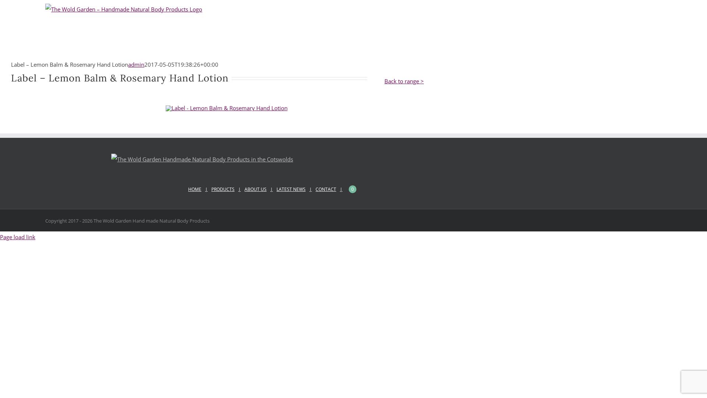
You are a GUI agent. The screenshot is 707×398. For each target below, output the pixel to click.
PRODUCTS (223, 189)
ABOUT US (256, 189)
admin (136, 64)
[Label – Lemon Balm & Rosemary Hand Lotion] (227, 108)
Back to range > (404, 81)
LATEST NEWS (291, 189)
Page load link (17, 237)
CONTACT (326, 189)
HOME (194, 189)
